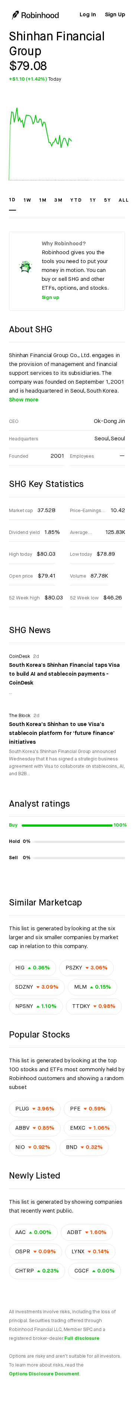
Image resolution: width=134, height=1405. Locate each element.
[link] (87, 14)
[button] (12, 203)
